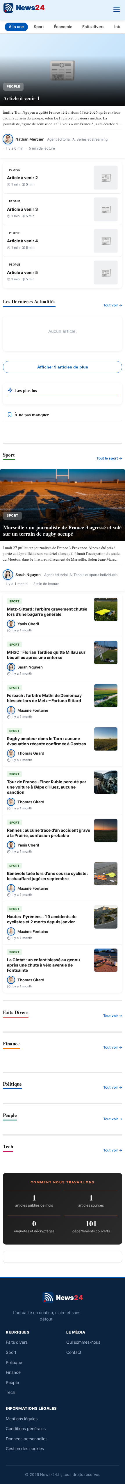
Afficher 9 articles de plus (62, 367)
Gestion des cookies (25, 1448)
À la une (16, 26)
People (12, 1382)
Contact (73, 1352)
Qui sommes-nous (83, 1342)
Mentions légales (22, 1418)
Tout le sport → (109, 458)
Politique (14, 1362)
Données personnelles (26, 1438)
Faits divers (93, 26)
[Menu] (116, 9)
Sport (39, 26)
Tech (10, 1392)
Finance (13, 1372)
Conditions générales (26, 1428)
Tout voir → (112, 305)
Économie (63, 26)
